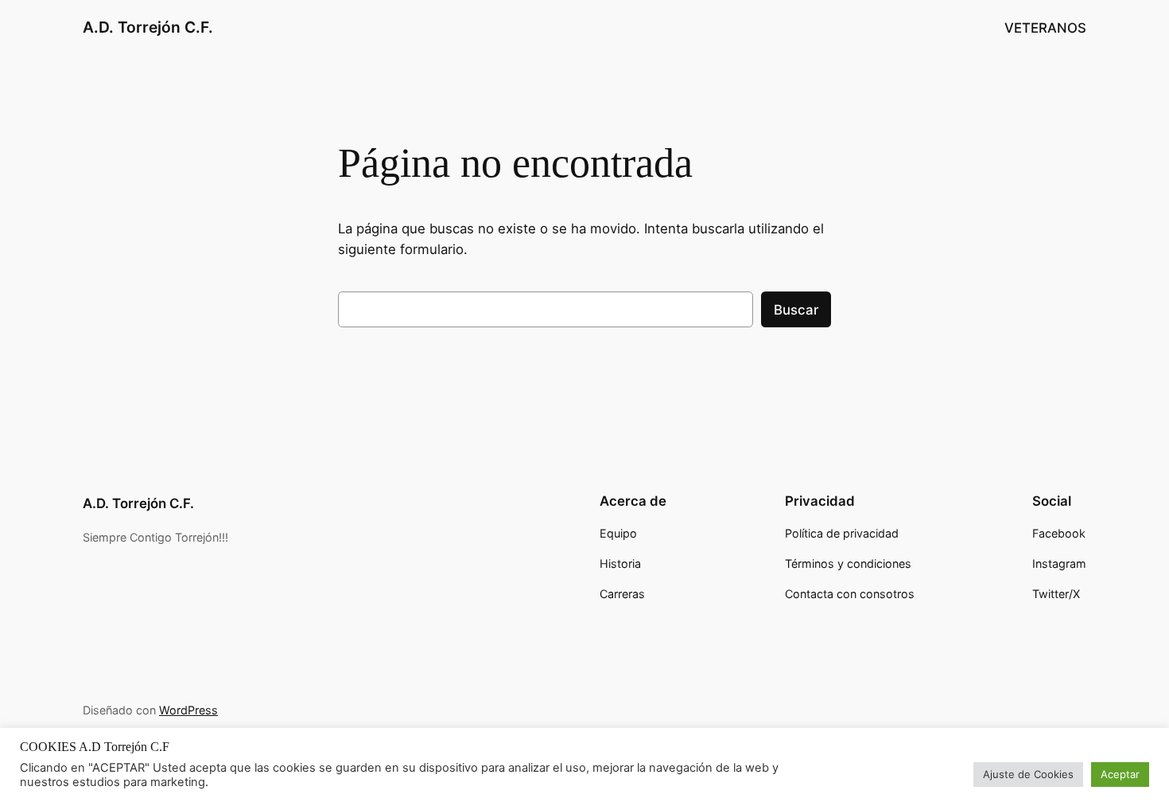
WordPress (188, 710)
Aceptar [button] (1120, 774)
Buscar (796, 310)
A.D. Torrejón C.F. (148, 27)
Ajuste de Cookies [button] (1028, 774)
